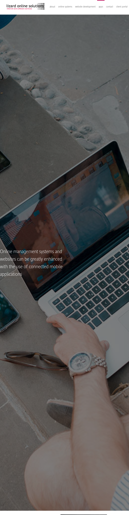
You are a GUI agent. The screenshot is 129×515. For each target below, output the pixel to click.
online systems (65, 6)
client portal (121, 6)
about (52, 6)
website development (85, 6)
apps (101, 6)
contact (109, 6)
